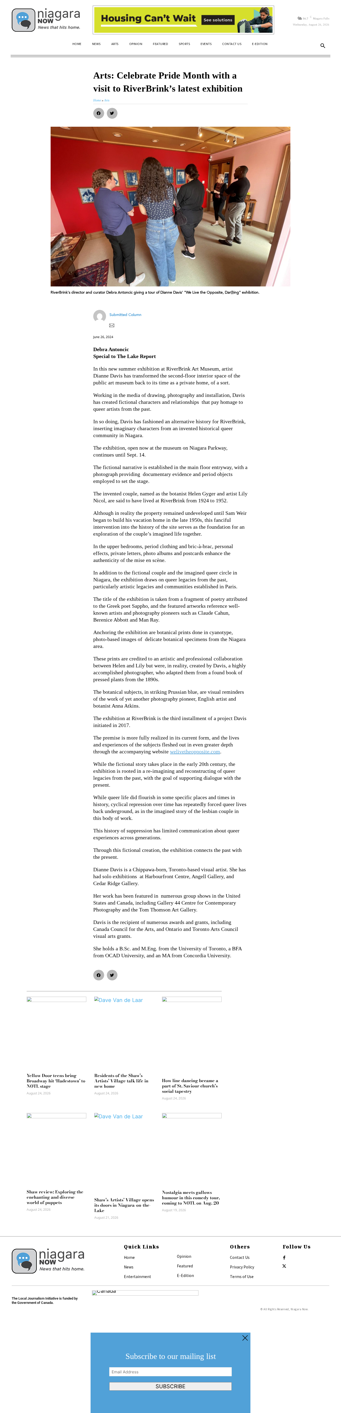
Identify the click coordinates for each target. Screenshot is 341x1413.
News (128, 1267)
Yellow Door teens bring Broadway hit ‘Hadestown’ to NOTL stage (56, 1080)
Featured (185, 1265)
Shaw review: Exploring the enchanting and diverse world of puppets (55, 1197)
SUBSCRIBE (170, 1386)
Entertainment (137, 1276)
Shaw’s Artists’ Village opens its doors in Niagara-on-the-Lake (124, 1205)
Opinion (184, 1256)
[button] (322, 46)
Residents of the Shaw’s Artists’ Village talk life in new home (121, 1080)
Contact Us (240, 1257)
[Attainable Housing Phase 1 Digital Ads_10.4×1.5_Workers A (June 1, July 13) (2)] (183, 20)
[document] (170, 1373)
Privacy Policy (242, 1267)
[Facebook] (284, 1258)
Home (129, 1257)
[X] (284, 1266)
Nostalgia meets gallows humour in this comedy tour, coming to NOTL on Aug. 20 (191, 1197)
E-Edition (185, 1275)
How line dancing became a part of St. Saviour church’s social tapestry (190, 1085)
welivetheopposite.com (195, 751)
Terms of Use (242, 1276)
